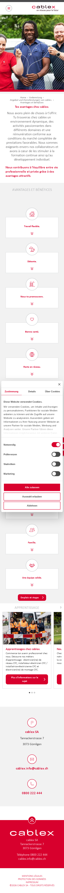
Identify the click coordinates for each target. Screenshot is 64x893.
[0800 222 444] (32, 784)
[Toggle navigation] (9, 8)
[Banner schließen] (59, 384)
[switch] (56, 454)
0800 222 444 (38, 854)
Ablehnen (32, 505)
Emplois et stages (30, 597)
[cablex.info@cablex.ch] (32, 759)
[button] (29, 692)
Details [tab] (32, 391)
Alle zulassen (32, 487)
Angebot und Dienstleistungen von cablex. (31, 100)
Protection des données (32, 879)
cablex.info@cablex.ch (32, 858)
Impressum (32, 882)
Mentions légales (32, 876)
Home (23, 97)
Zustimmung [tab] (11, 391)
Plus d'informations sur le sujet (24, 679)
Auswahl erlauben (32, 496)
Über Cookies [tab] (52, 391)
